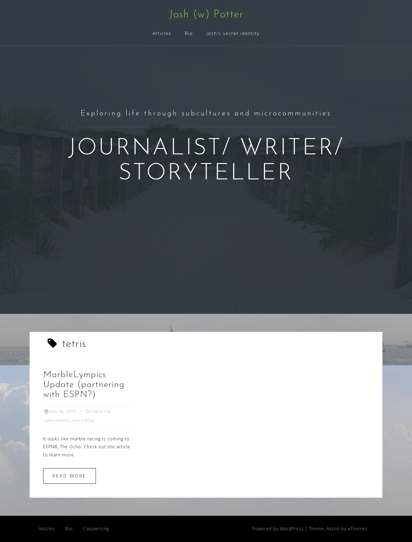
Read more (69, 476)
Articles (162, 33)
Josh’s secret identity (233, 33)
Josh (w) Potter (206, 14)
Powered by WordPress (278, 528)
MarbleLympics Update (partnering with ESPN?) (84, 384)
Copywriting (96, 528)
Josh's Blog (83, 420)
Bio (189, 33)
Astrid (333, 528)
